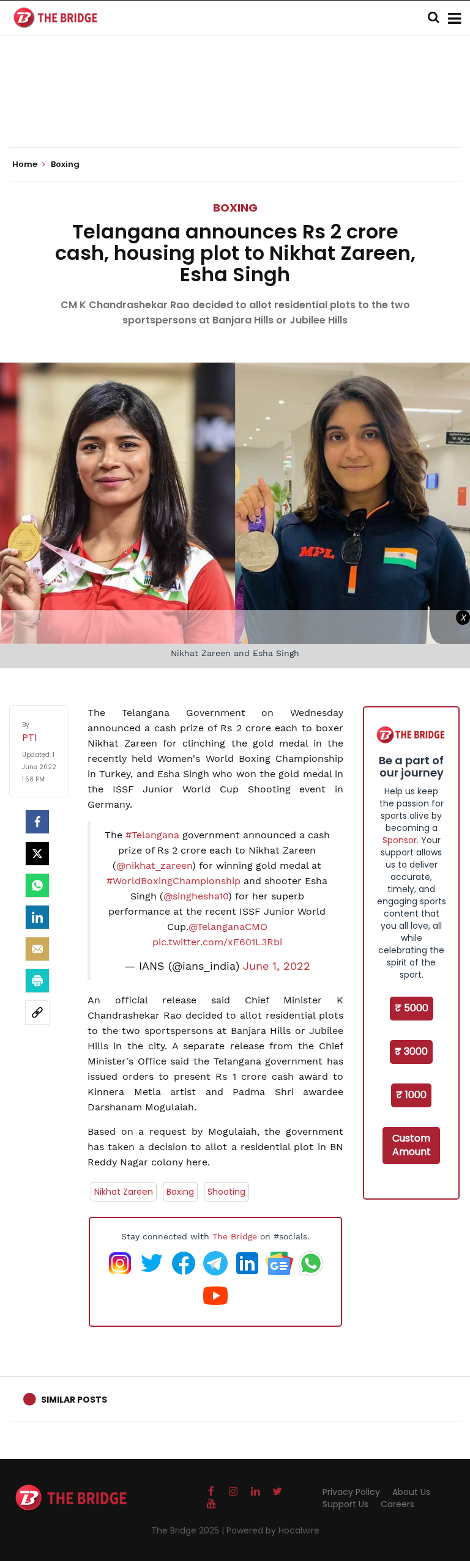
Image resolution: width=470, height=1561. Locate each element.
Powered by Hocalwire (272, 1530)
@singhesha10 (195, 896)
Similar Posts (74, 1399)
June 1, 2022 (276, 966)
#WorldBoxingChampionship (173, 881)
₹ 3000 (411, 1051)
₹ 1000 (411, 1095)
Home (25, 164)
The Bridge (234, 1236)
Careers (397, 1504)
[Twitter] (37, 853)
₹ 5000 (411, 1008)
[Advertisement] (235, 110)
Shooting (226, 1192)
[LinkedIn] (37, 917)
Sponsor (399, 840)
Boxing (235, 207)
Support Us (345, 1504)
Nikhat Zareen (123, 1192)
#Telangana (152, 835)
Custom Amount (411, 1145)
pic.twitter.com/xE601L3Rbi (217, 942)
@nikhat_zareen (154, 865)
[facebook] (37, 822)
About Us (411, 1492)
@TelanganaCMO (227, 926)
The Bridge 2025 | (188, 1530)
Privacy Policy (351, 1492)
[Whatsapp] (37, 885)
